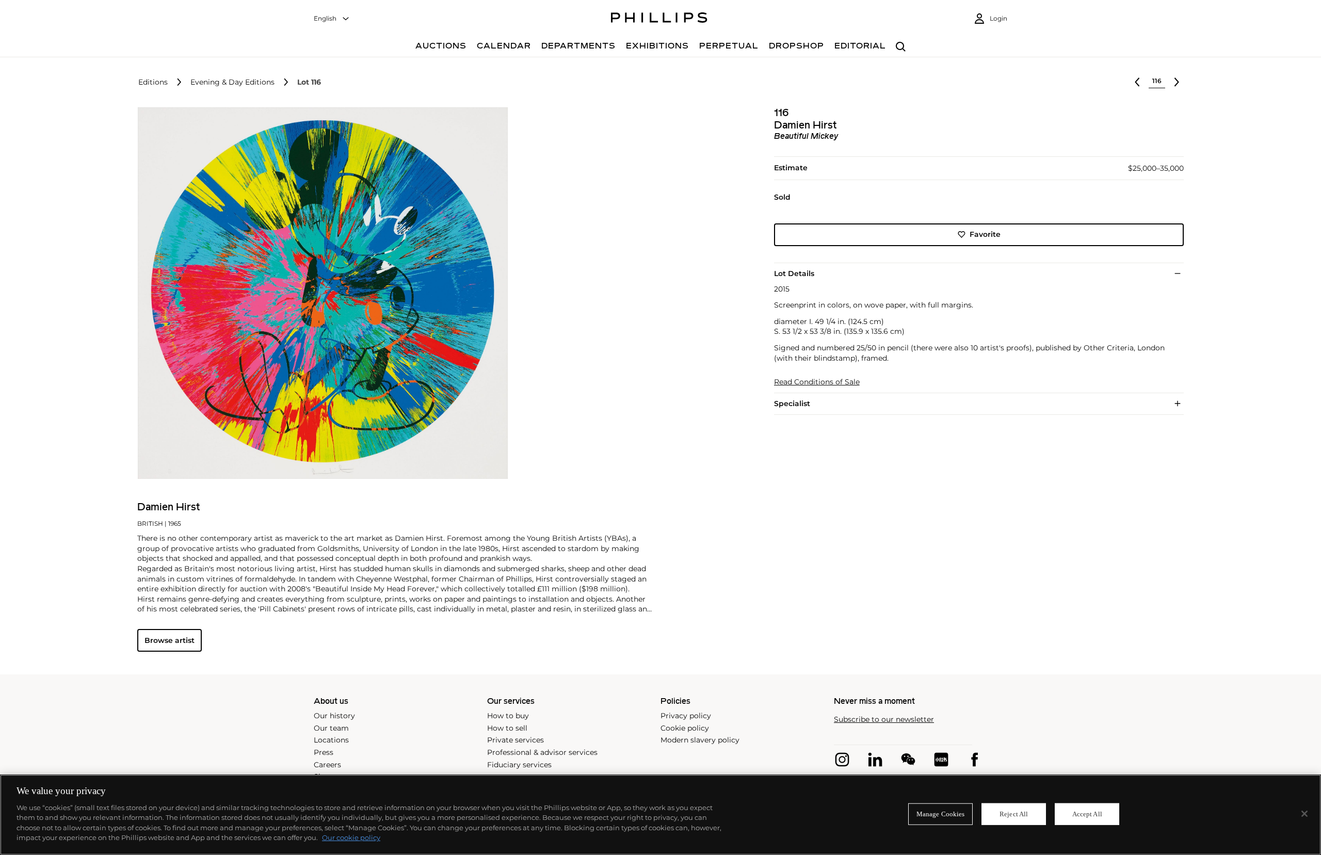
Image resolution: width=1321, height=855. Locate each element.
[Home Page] (659, 19)
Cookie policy (684, 728)
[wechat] (908, 759)
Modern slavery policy (699, 740)
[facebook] (974, 759)
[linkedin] (875, 759)
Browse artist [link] (169, 640)
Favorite (985, 234)
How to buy (508, 715)
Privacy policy (685, 715)
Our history (334, 715)
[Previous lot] (1137, 82)
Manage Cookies (940, 814)
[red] (941, 759)
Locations (331, 740)
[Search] (900, 47)
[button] (320, 293)
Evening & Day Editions (232, 82)
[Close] (1304, 813)
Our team (331, 728)
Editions (153, 82)
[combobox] (332, 18)
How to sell (507, 728)
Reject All (1014, 814)
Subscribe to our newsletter (884, 719)
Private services (515, 740)
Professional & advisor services (542, 752)
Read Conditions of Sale (817, 382)
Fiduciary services (519, 764)
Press (323, 752)
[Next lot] (1176, 82)
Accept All (1087, 814)
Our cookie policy (351, 837)
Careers (327, 764)
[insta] (842, 759)
